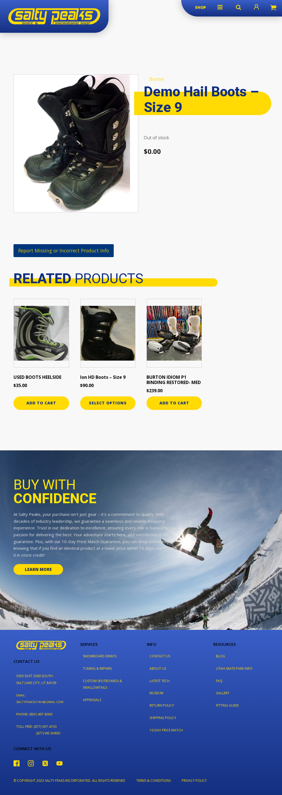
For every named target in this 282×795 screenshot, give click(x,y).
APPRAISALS (92, 700)
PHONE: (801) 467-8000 (34, 714)
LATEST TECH (160, 681)
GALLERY (222, 693)
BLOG (220, 656)
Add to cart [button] (41, 402)
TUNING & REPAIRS (97, 668)
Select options (108, 402)
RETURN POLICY (162, 705)
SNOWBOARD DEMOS (99, 656)
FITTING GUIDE (227, 705)
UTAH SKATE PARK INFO (234, 668)
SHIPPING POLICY (163, 717)
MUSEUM (156, 693)
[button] (220, 7)
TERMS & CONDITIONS (153, 780)
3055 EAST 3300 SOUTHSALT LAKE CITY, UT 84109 (36, 679)
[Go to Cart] (273, 8)
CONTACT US (160, 656)
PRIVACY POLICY (194, 780)
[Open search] (238, 7)
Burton (156, 79)
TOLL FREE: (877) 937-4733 (36, 726)
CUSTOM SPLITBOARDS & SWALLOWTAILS (102, 684)
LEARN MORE (38, 569)
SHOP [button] (200, 7)
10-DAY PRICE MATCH (166, 730)
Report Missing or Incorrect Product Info (63, 250)
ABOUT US (158, 668)
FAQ (219, 681)
